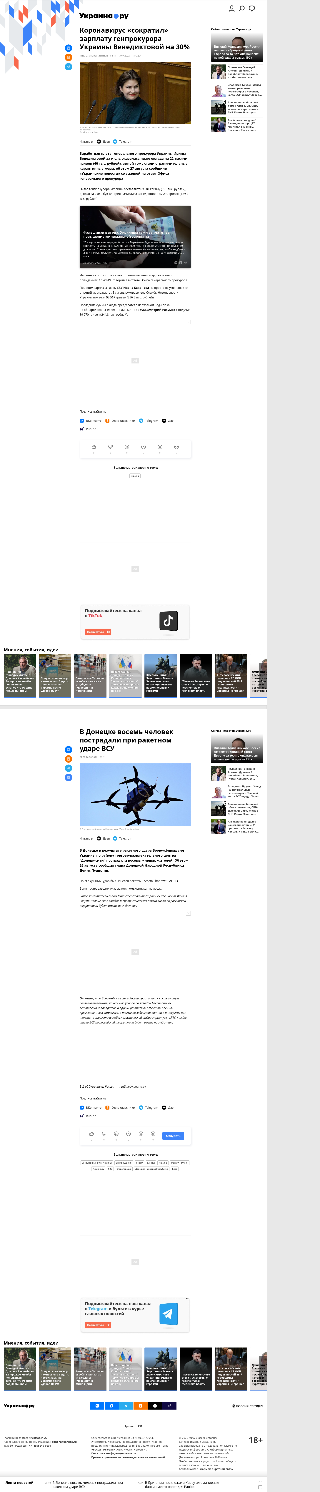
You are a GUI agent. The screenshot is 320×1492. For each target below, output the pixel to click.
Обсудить (173, 1135)
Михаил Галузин (179, 1162)
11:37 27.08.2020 (88, 55)
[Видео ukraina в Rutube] (169, 1406)
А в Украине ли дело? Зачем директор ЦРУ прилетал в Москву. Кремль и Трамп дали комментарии (242, 125)
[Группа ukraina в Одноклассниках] (141, 1406)
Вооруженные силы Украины (97, 1162)
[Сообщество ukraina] (112, 1406)
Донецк (151, 1162)
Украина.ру (98, 1168)
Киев (174, 1168)
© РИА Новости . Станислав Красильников (99, 829)
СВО (110, 1168)
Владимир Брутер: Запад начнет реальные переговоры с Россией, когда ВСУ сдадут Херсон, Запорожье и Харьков (244, 89)
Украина (135, 475)
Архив (129, 1426)
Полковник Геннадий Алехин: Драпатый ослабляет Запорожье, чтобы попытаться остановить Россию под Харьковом (244, 72)
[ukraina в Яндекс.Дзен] (155, 1406)
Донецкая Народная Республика (151, 1168)
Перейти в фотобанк (89, 132)
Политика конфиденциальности (113, 1453)
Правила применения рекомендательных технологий (128, 1457)
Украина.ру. (138, 1086)
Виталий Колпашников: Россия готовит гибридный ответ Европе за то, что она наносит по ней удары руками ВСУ (237, 52)
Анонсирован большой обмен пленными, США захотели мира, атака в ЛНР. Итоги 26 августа (243, 107)
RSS (139, 1426)
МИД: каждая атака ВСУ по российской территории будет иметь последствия (133, 1020)
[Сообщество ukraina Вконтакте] (97, 1406)
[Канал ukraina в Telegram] (126, 1406)
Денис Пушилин (124, 1162)
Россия (139, 1162)
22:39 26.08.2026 (88, 757)
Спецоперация (123, 1168)
